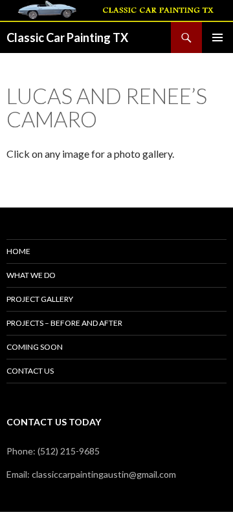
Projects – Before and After (64, 323)
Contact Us (30, 371)
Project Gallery (39, 299)
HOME (18, 251)
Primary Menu (217, 37)
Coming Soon (34, 347)
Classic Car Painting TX (67, 37)
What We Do (31, 275)
